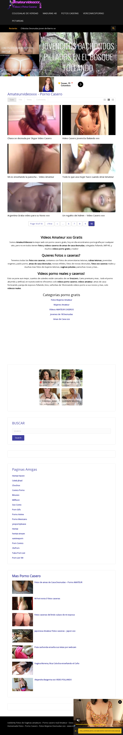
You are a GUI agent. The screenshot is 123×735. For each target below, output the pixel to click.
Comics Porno (18, 490)
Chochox (16, 485)
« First (49, 223)
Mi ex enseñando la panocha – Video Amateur (31, 176)
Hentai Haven (18, 475)
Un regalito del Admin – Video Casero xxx (83, 215)
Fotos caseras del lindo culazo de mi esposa (54, 614)
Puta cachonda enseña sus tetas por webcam (55, 647)
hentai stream (18, 533)
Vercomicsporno (93, 13)
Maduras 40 (50, 13)
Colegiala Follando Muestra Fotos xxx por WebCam (98, 72)
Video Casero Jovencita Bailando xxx (80, 138)
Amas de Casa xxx (61, 319)
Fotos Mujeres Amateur (61, 299)
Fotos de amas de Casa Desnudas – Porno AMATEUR (58, 582)
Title (20, 99)
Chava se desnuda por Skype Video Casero (30, 138)
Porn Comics (17, 543)
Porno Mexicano (19, 519)
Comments (41, 99)
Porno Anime (18, 514)
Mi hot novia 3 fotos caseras (47, 598)
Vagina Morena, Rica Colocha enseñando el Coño (56, 663)
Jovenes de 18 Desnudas (61, 314)
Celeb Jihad (17, 480)
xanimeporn (17, 538)
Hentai (15, 528)
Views (29, 99)
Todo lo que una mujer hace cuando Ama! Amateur (88, 176)
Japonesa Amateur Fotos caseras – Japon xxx (54, 631)
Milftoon (16, 500)
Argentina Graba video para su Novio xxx (29, 215)
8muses (15, 495)
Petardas (17, 20)
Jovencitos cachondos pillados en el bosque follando (39, 57)
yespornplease (19, 524)
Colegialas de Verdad (25, 13)
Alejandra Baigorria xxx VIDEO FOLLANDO (53, 679)
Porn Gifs (16, 509)
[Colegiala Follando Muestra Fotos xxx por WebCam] (97, 65)
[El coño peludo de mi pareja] (97, 43)
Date (12, 99)
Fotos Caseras (70, 13)
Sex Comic (16, 504)
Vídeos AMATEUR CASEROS (61, 309)
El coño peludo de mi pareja (94, 52)
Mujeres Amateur (61, 304)
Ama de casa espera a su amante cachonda (36, 29)
